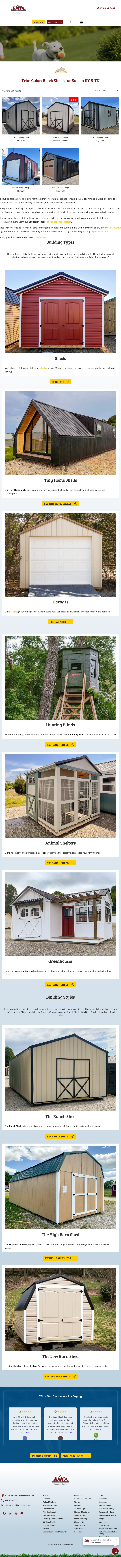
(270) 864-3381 (107, 8)
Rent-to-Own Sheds (107, 1515)
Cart (101, 1495)
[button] (81, 22)
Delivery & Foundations (53, 1518)
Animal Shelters (49, 1502)
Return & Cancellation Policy (108, 1533)
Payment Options (106, 1512)
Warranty (103, 1522)
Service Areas (105, 1505)
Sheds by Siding (80, 1518)
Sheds (45, 1495)
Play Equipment (49, 1512)
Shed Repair (104, 1525)
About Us (78, 1495)
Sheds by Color (80, 1515)
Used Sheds (79, 1528)
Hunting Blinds (49, 1515)
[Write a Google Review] (20, 1412)
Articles (46, 1528)
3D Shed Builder (49, 1522)
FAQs (101, 1518)
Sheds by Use (79, 1525)
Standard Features (82, 1512)
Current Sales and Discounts (55, 1532)
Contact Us (103, 1499)
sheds (43, 368)
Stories (77, 1502)
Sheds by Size (80, 1522)
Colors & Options (81, 1508)
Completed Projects (82, 1499)
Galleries (78, 1532)
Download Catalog (106, 1508)
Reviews (77, 1505)
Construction (48, 1508)
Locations (103, 1502)
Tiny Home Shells (50, 1505)
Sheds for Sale (49, 1525)
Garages (46, 1499)
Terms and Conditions (108, 1528)
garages (13, 611)
